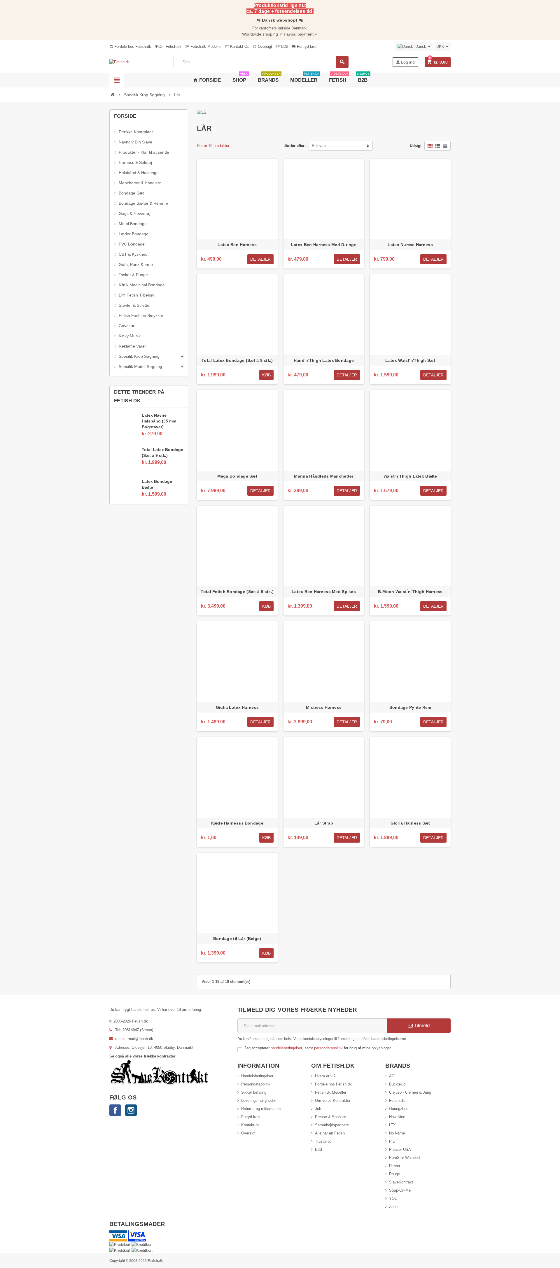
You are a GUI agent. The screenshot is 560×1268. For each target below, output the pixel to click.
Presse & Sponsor (330, 1117)
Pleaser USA (400, 1149)
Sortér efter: (295, 145)
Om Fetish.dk (168, 46)
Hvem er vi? (325, 1076)
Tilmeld (421, 1025)
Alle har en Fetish (330, 1133)
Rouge (394, 1174)
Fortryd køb (304, 46)
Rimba (394, 1166)
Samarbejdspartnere (332, 1125)
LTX (392, 1125)
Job (318, 1108)
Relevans (320, 145)
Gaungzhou (398, 1108)
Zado (393, 1206)
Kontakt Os (239, 46)
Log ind (405, 61)
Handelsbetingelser (257, 1076)
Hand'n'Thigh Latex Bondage (324, 360)
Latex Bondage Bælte (157, 484)
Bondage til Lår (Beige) (237, 938)
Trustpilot (323, 1141)
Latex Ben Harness (237, 244)
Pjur (392, 1141)
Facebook (115, 1110)
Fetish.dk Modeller (205, 46)
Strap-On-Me (400, 1190)
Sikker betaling (253, 1092)
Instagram (131, 1110)
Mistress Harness (324, 707)
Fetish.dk (397, 1100)
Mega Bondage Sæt (237, 476)
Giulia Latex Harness (237, 707)
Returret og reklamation (261, 1108)
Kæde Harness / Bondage (237, 823)
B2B (284, 46)
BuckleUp (397, 1084)
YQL (393, 1198)
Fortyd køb (250, 1117)
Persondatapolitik (255, 1084)
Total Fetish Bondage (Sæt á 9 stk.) (237, 591)
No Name (397, 1133)
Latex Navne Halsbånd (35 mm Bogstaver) (159, 421)
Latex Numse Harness (410, 244)
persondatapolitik (329, 1048)
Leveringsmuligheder (258, 1100)
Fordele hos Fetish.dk (130, 46)
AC (391, 1076)
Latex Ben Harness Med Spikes (324, 591)
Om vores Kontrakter (332, 1100)
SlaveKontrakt (401, 1182)
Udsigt (415, 145)
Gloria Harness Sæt (410, 823)
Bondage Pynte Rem (410, 707)
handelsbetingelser (286, 1048)
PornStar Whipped (404, 1157)
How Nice (397, 1117)
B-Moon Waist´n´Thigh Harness (410, 591)
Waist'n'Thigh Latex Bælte (410, 476)
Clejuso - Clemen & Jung (410, 1092)
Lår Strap (323, 823)
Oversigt (262, 46)
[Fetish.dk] (119, 62)
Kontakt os (250, 1125)
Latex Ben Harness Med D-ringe (323, 244)
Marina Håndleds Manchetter (323, 476)
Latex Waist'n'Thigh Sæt (410, 360)
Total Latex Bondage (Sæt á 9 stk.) (162, 452)
